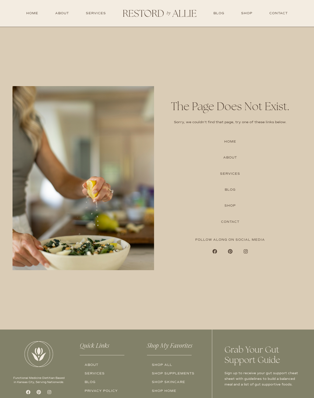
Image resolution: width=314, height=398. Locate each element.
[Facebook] (214, 251)
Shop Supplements (173, 373)
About (62, 13)
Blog (218, 13)
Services (96, 13)
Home (32, 13)
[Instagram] (245, 251)
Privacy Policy (101, 391)
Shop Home (164, 391)
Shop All (162, 365)
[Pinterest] (230, 251)
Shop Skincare (168, 382)
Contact (278, 13)
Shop (246, 13)
